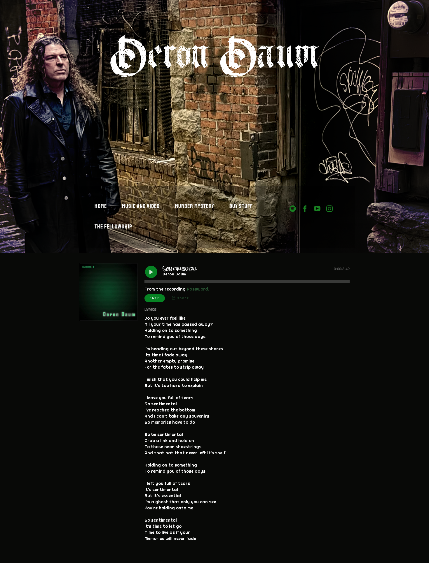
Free (154, 298)
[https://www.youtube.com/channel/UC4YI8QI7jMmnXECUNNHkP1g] (317, 208)
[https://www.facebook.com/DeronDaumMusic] (305, 208)
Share (183, 298)
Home (101, 206)
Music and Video (141, 206)
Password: (198, 289)
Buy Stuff (241, 206)
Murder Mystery (194, 206)
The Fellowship (113, 226)
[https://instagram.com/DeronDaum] (329, 208)
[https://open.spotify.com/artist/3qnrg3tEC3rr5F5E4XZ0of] (293, 208)
